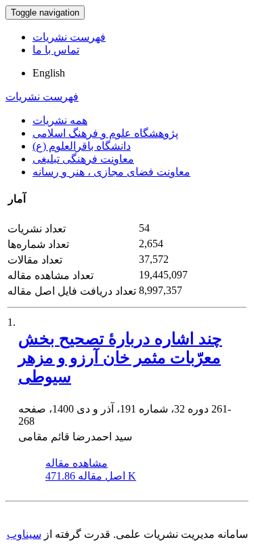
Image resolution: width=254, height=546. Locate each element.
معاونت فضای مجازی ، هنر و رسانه (111, 171)
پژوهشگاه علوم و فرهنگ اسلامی (105, 133)
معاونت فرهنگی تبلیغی (83, 159)
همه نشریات (60, 120)
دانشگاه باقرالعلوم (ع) (82, 146)
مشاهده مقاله (76, 463)
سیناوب (24, 534)
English (49, 73)
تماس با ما (56, 50)
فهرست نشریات (69, 37)
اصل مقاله (90, 476)
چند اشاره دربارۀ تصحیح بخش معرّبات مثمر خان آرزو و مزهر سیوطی (120, 357)
